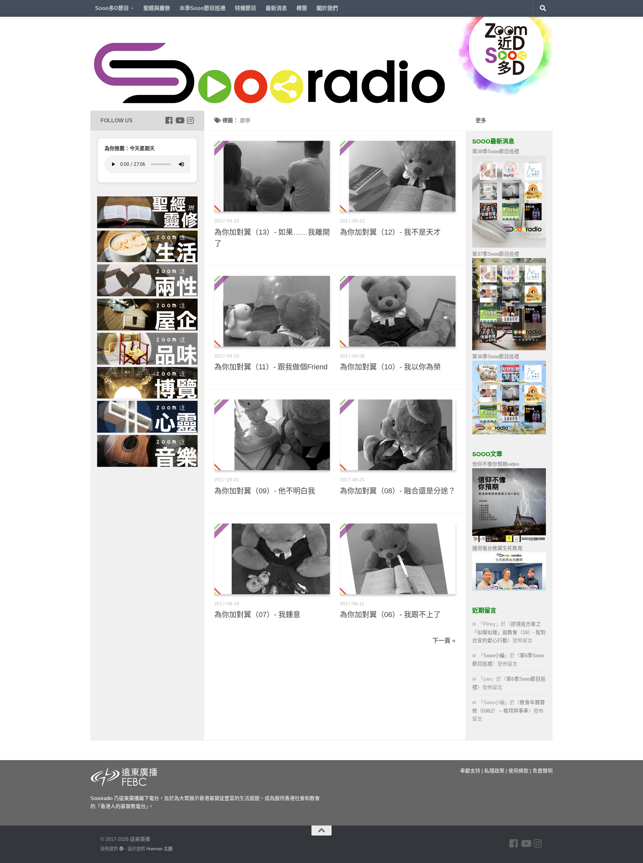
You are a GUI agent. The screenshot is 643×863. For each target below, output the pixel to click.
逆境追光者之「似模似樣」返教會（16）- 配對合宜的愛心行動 (509, 632)
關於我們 (327, 8)
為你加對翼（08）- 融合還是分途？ (397, 491)
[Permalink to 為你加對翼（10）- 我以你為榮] (397, 311)
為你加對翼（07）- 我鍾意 (257, 614)
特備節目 (245, 8)
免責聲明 (542, 771)
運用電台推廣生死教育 (497, 548)
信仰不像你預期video (495, 464)
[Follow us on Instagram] (190, 120)
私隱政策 (494, 771)
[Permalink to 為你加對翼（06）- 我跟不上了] (397, 558)
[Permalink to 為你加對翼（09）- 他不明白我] (272, 434)
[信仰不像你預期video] (509, 540)
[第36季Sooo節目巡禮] (509, 432)
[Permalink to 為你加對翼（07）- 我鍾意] (272, 558)
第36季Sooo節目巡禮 (495, 356)
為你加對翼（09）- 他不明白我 (264, 491)
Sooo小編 (494, 655)
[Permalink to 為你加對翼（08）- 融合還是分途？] (397, 434)
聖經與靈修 (156, 8)
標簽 (301, 8)
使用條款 (518, 771)
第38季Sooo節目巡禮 (495, 151)
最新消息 (276, 8)
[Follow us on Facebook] (169, 120)
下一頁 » (443, 640)
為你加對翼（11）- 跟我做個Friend (271, 367)
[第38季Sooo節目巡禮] (509, 246)
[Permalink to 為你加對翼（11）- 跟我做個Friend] (272, 311)
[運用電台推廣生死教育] (509, 589)
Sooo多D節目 (112, 8)
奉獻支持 (470, 771)
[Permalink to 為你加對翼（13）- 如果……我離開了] (272, 176)
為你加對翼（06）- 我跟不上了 (390, 614)
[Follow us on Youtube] (179, 120)
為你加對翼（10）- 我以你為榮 (390, 367)
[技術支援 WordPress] (121, 849)
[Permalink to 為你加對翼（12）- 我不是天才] (397, 176)
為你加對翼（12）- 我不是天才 (390, 232)
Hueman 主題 (159, 848)
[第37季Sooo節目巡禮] (509, 348)
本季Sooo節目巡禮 (202, 8)
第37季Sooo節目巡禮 (495, 254)
